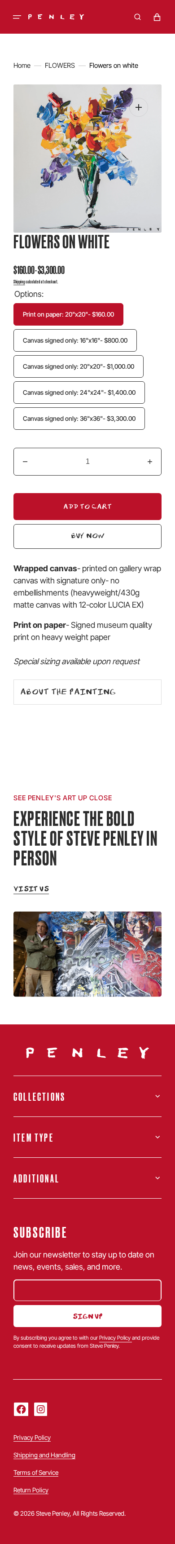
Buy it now (45, 537)
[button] (17, 17)
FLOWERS (60, 65)
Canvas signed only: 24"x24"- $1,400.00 (84, 396)
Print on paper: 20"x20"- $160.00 (73, 318)
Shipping (19, 281)
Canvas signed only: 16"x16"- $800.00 (80, 344)
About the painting (68, 691)
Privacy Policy (115, 1337)
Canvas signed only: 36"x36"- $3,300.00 (84, 422)
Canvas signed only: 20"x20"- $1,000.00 (83, 370)
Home (22, 65)
